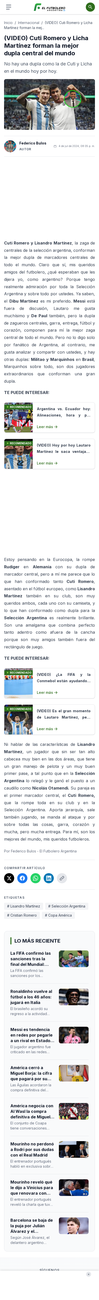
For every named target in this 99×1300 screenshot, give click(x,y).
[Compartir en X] (9, 878)
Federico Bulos (32, 143)
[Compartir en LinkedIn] (49, 878)
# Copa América (58, 915)
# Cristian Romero (22, 915)
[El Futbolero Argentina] (49, 7)
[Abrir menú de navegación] (8, 7)
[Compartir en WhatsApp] (35, 878)
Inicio (8, 22)
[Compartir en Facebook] (22, 878)
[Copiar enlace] (62, 878)
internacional (28, 22)
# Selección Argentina (66, 906)
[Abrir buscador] (90, 7)
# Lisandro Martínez (23, 906)
